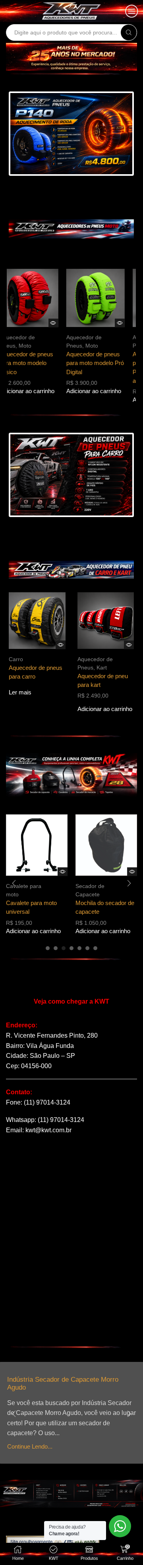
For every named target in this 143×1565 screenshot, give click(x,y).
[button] (48, 948)
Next (111, 134)
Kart (102, 667)
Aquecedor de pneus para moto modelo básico (34, 363)
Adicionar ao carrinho (34, 391)
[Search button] (129, 32)
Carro (16, 659)
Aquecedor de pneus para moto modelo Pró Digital (102, 363)
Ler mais (20, 692)
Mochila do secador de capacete (85, 907)
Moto (32, 345)
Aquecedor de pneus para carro (35, 672)
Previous (31, 134)
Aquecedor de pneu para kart (102, 680)
